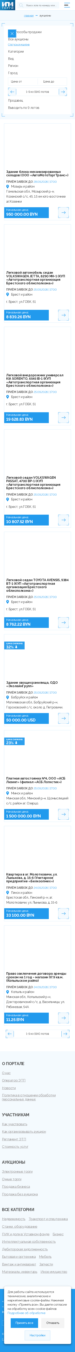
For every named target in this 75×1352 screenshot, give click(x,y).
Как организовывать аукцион (24, 1132)
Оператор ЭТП (14, 1080)
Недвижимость (13, 1219)
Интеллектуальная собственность (29, 1242)
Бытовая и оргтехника (19, 1257)
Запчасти (46, 1264)
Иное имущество (54, 1272)
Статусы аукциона (19, 44)
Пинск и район (21, 893)
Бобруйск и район (24, 697)
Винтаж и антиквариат (19, 1264)
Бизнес (58, 1234)
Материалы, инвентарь (19, 1272)
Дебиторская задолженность (25, 1249)
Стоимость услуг (15, 1147)
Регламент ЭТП (14, 1139)
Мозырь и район (23, 186)
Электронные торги (17, 1171)
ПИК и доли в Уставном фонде (25, 1234)
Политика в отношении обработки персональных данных (29, 1097)
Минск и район (22, 793)
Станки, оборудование (19, 1226)
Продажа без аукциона (20, 1194)
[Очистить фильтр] (12, 34)
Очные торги (11, 1179)
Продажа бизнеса (16, 1187)
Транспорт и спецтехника (48, 1219)
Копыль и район (22, 992)
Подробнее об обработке (26, 1313)
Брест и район (21, 294)
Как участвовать (14, 1124)
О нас (6, 1073)
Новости (9, 1088)
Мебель (45, 1257)
